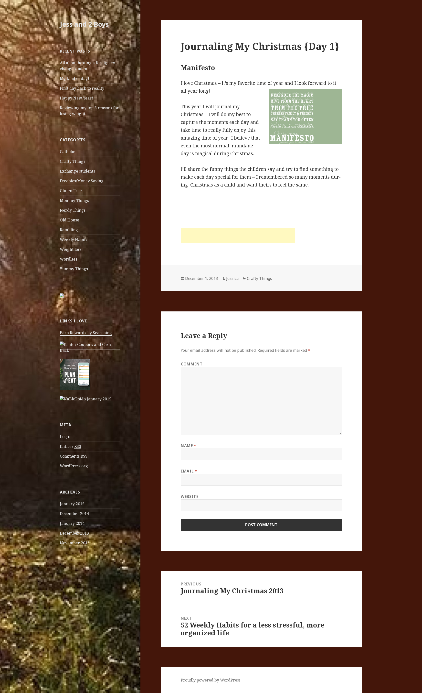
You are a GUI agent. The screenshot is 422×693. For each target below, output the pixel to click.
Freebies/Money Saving (82, 181)
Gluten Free (71, 190)
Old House (69, 220)
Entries (70, 446)
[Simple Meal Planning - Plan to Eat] (75, 374)
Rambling (69, 229)
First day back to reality (82, 88)
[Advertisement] (238, 235)
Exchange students (77, 171)
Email (189, 471)
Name (188, 445)
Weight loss (70, 249)
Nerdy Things (72, 210)
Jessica (232, 278)
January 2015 (72, 503)
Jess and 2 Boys (84, 24)
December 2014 (74, 513)
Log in (66, 436)
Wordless (68, 259)
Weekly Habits (73, 239)
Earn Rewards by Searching (86, 332)
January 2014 (72, 523)
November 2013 (75, 543)
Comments (73, 456)
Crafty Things (72, 161)
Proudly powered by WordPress (211, 680)
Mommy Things (74, 200)
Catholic (67, 151)
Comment (191, 364)
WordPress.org (74, 466)
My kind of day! (74, 78)
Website (189, 496)
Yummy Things (74, 269)
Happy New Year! (76, 98)
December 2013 (74, 533)
